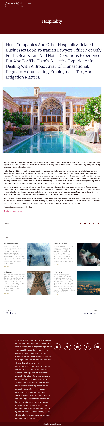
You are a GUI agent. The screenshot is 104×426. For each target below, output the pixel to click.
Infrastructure (58, 272)
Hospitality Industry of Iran (13, 211)
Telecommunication (11, 244)
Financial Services (60, 244)
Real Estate (8, 272)
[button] (57, 346)
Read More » (7, 266)
